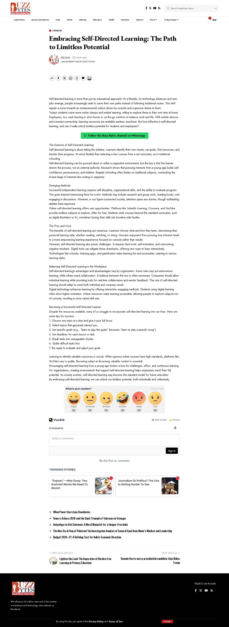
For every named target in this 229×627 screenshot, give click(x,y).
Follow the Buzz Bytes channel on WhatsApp (116, 136)
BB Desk (65, 57)
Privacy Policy (96, 621)
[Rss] (159, 8)
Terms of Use (116, 621)
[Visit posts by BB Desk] (54, 59)
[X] (150, 8)
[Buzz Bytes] (20, 8)
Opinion (57, 31)
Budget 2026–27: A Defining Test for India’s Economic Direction (87, 537)
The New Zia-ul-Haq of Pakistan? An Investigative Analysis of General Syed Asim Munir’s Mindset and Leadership (112, 531)
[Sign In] (202, 19)
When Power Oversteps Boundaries (71, 512)
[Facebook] (146, 8)
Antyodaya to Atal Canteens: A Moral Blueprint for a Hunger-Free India (90, 524)
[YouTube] (154, 8)
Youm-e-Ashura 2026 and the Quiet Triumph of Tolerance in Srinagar (89, 518)
